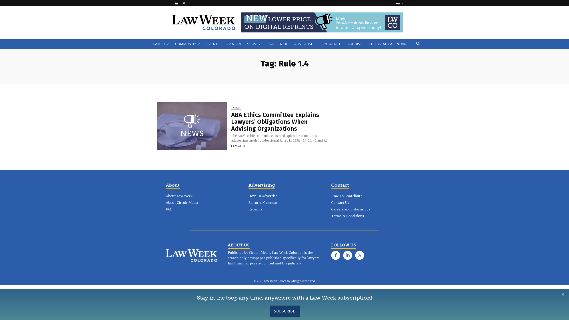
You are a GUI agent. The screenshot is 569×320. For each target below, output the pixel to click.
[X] (183, 3)
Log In (399, 3)
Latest (159, 44)
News (236, 107)
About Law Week (179, 195)
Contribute (330, 44)
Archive (355, 44)
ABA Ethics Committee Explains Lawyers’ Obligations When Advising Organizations (275, 121)
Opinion (233, 44)
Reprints (255, 209)
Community (185, 44)
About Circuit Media (182, 202)
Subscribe (284, 311)
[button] (418, 44)
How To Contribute (346, 195)
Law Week (238, 146)
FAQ (169, 209)
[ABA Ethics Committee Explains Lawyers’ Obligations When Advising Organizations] (192, 126)
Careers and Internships (350, 209)
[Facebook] (169, 3)
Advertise (303, 44)
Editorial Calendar (388, 44)
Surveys (254, 44)
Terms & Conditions (347, 215)
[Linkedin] (176, 3)
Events (212, 44)
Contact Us (340, 202)
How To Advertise (262, 195)
